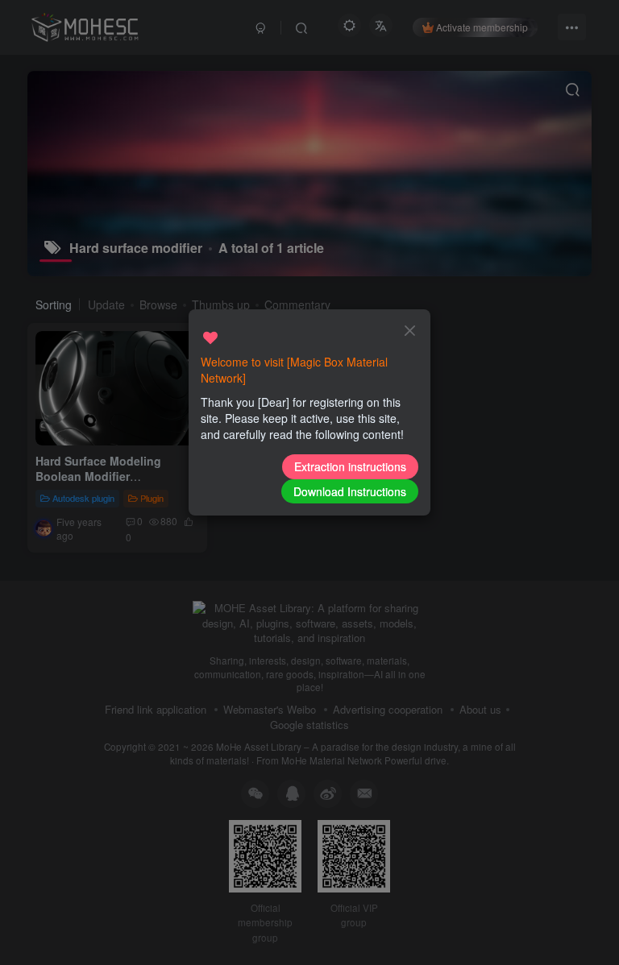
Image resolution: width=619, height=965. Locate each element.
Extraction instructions (350, 466)
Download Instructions (349, 491)
